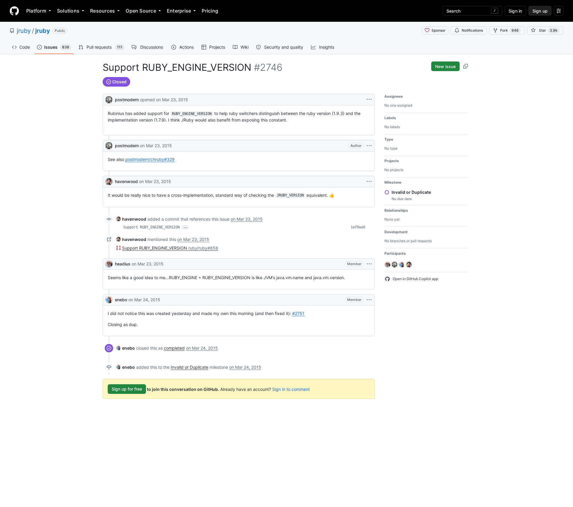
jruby (24, 30)
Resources (102, 11)
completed (174, 348)
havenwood (126, 181)
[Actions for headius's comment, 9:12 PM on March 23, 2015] (369, 264)
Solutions (68, 11)
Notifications (472, 30)
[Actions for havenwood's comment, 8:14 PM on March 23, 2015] (369, 181)
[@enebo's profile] (109, 299)
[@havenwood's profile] (109, 181)
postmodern (127, 99)
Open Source (141, 11)
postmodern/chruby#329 (150, 159)
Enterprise (179, 11)
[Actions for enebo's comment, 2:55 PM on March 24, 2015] (369, 300)
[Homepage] (14, 11)
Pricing (210, 11)
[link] (131, 219)
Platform (36, 11)
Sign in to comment (291, 388)
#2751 (298, 313)
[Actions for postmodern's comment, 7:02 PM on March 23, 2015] (369, 146)
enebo (121, 299)
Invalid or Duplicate (189, 367)
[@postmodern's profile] (109, 99)
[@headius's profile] (109, 264)
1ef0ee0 (358, 227)
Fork (509, 30)
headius (122, 263)
